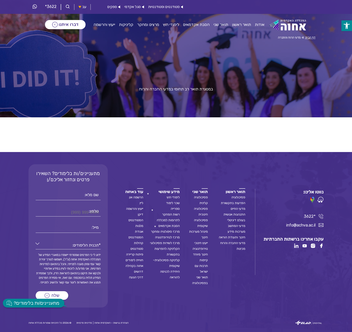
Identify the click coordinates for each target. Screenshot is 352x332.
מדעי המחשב (236, 226)
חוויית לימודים (134, 260)
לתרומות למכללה (168, 220)
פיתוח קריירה (134, 254)
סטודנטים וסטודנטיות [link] (164, 7)
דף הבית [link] (310, 37)
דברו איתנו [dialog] (68, 24)
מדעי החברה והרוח (232, 243)
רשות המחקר (171, 214)
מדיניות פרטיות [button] (84, 322)
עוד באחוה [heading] (134, 191)
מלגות (139, 226)
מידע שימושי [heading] (169, 191)
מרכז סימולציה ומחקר (165, 231)
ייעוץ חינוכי (201, 243)
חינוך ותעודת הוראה (232, 237)
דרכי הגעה (136, 277)
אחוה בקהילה (134, 266)
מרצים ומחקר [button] (148, 24)
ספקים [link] (112, 7)
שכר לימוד (173, 203)
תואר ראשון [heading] (235, 191)
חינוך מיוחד (200, 254)
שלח (55, 295)
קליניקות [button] (126, 24)
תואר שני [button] (220, 24)
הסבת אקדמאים (169, 226)
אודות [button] (259, 24)
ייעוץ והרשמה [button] (104, 24)
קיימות (203, 260)
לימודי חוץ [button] (171, 24)
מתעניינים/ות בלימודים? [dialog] (36, 303)
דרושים (138, 271)
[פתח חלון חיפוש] (67, 7)
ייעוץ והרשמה (134, 209)
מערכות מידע (236, 231)
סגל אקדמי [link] (132, 7)
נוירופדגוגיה (200, 249)
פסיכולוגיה (238, 197)
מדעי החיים (238, 209)
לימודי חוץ (173, 197)
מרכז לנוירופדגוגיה (167, 237)
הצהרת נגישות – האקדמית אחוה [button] (111, 322)
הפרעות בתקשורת (233, 203)
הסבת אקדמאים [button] (196, 24)
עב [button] (84, 7)
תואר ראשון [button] (241, 24)
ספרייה (175, 209)
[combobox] (68, 245)
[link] (346, 25)
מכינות (240, 249)
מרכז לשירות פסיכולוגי (165, 243)
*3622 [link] (51, 6)
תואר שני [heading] (200, 191)
